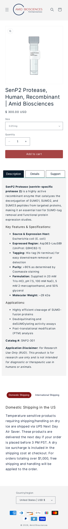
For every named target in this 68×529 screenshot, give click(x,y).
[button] (7, 9)
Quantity (10, 134)
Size (7, 119)
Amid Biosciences (39, 525)
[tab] (13, 174)
